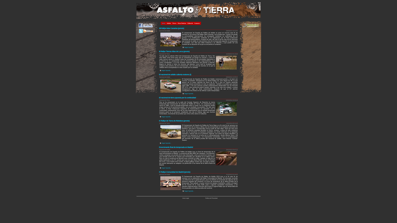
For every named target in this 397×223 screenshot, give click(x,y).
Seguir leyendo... (189, 47)
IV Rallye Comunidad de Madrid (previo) (174, 172)
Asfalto (169, 23)
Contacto (197, 23)
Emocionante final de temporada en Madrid (176, 147)
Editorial (190, 23)
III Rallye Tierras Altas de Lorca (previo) (174, 51)
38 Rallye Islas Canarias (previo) (171, 28)
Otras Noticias (182, 23)
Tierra (174, 23)
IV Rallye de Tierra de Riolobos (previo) (174, 121)
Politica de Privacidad (211, 198)
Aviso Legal (185, 198)
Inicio (163, 23)
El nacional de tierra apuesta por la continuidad (177, 98)
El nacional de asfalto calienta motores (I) (175, 75)
